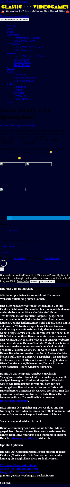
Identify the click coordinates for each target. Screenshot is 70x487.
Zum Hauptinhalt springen (14, 1)
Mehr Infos (23, 281)
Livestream (13, 43)
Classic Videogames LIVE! (28, 47)
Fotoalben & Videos (24, 40)
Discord (11, 68)
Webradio (12, 53)
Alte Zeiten (20, 74)
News (10, 28)
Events (10, 83)
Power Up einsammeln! (42, 281)
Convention (13, 34)
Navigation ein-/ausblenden (14, 16)
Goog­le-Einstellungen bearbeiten (20, 472)
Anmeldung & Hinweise (27, 37)
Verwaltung (5, 252)
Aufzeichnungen (22, 50)
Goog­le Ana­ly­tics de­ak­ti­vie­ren (19, 468)
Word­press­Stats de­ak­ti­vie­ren (18, 465)
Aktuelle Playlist (22, 62)
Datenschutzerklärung (14, 400)
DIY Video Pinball (24, 80)
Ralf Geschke (52, 258)
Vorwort (11, 25)
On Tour (18, 89)
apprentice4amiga (26, 125)
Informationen (21, 59)
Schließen (5, 482)
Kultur (10, 71)
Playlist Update (22, 65)
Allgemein (12, 230)
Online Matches (22, 99)
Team (10, 31)
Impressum (8, 246)
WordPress (19, 258)
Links (10, 102)
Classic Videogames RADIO (29, 56)
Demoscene (20, 95)
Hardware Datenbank (25, 77)
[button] (9, 218)
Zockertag (19, 92)
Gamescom (20, 86)
